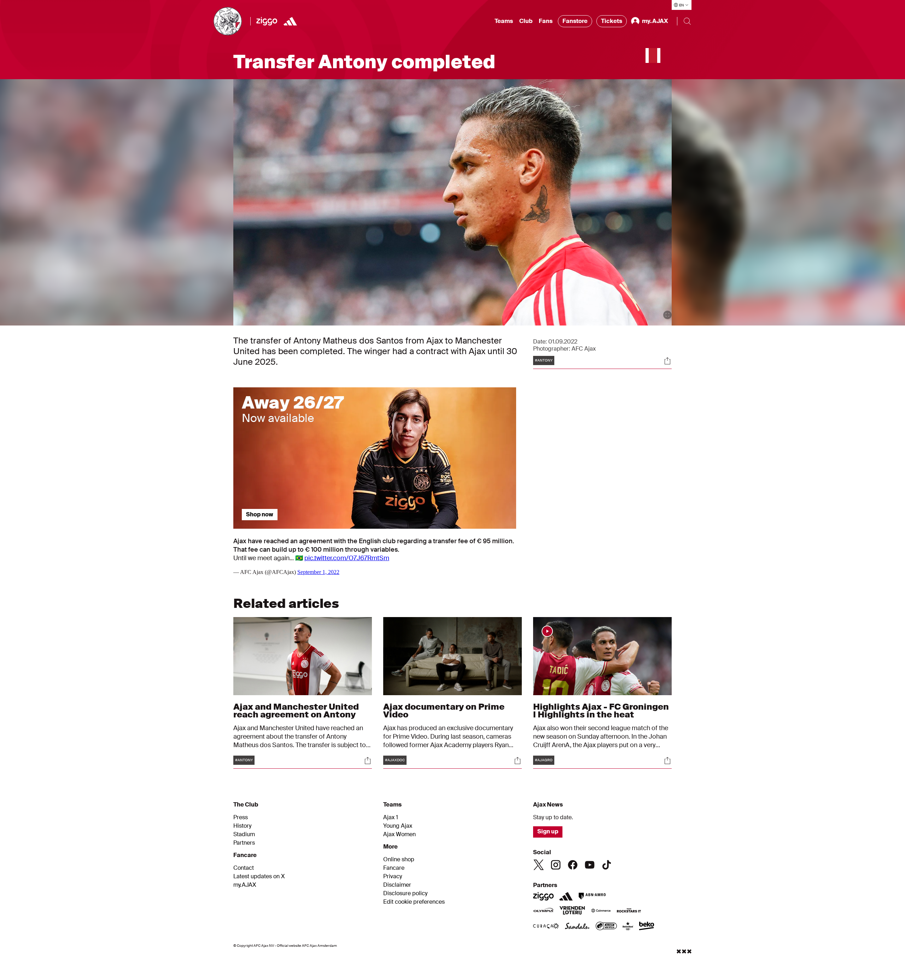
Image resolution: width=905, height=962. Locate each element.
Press (240, 817)
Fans (546, 21)
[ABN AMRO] (592, 896)
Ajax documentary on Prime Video (443, 710)
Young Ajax (397, 825)
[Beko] (646, 927)
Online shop (398, 859)
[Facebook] (572, 864)
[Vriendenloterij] (572, 911)
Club (525, 21)
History (242, 825)
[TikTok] (606, 864)
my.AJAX (244, 884)
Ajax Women (399, 834)
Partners (244, 842)
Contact (243, 868)
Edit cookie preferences (414, 902)
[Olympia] (543, 911)
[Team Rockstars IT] (629, 911)
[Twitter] (538, 864)
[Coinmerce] (601, 911)
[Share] (667, 361)
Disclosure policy (405, 893)
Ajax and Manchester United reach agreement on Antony (296, 710)
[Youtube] (589, 864)
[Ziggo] (266, 21)
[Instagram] (555, 864)
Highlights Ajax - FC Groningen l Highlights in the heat (601, 710)
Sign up (547, 831)
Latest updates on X (259, 876)
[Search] (687, 21)
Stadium (244, 834)
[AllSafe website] (606, 927)
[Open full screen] (667, 315)
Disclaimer (397, 884)
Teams (504, 21)
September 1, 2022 (318, 572)
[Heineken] (628, 927)
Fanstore (575, 21)
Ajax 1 (390, 817)
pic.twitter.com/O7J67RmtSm (346, 558)
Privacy (392, 876)
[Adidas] (290, 21)
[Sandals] (577, 927)
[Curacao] (546, 926)
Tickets (611, 21)
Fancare (393, 868)
